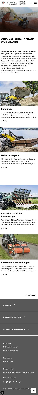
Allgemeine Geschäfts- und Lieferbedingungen (18, 372)
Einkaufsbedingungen (10, 350)
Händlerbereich (8, 369)
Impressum (7, 343)
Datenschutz (7, 358)
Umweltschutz (8, 361)
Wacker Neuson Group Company (28, 388)
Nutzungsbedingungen (10, 347)
